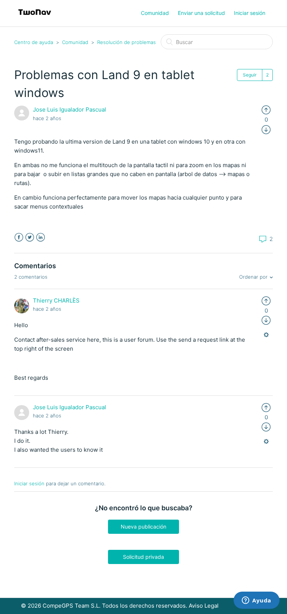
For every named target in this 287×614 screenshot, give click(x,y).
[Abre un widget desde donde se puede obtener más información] (257, 601)
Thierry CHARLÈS (56, 300)
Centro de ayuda (33, 42)
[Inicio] (34, 17)
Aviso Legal (204, 605)
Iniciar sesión (29, 483)
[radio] (266, 109)
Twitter (29, 237)
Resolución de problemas (126, 42)
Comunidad (155, 13)
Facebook (19, 237)
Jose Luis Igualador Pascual (69, 109)
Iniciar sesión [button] (249, 13)
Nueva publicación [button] (143, 526)
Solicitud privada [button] (143, 557)
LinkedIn (40, 237)
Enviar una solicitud (201, 13)
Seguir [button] (249, 75)
